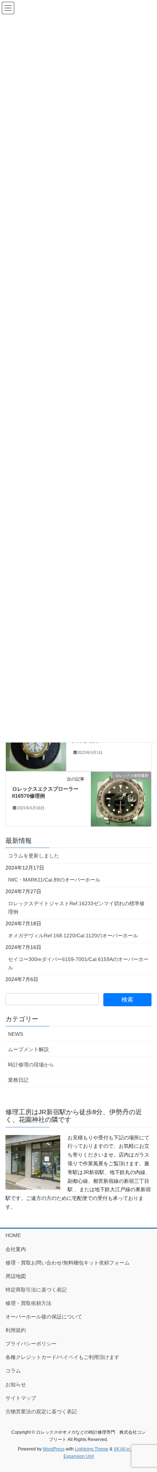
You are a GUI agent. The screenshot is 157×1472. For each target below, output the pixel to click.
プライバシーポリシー (31, 1344)
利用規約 (15, 1330)
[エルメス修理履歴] (36, 743)
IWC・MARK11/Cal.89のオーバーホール (54, 880)
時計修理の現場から (31, 1065)
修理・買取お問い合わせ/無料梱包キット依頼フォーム (67, 1263)
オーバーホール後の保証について (43, 1317)
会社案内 (15, 1249)
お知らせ (15, 1384)
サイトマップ (20, 1398)
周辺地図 (15, 1276)
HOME (13, 1235)
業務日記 (18, 1080)
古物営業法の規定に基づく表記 (41, 1411)
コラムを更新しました (33, 856)
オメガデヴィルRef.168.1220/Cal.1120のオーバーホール (73, 935)
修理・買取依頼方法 (28, 1303)
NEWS (15, 1034)
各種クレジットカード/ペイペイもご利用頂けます (62, 1357)
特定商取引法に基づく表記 (36, 1290)
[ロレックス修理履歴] (121, 799)
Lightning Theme (91, 1449)
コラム (13, 1371)
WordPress (54, 1449)
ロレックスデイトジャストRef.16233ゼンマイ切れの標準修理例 (76, 907)
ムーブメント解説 (28, 1049)
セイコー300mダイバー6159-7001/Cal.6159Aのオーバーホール (78, 963)
